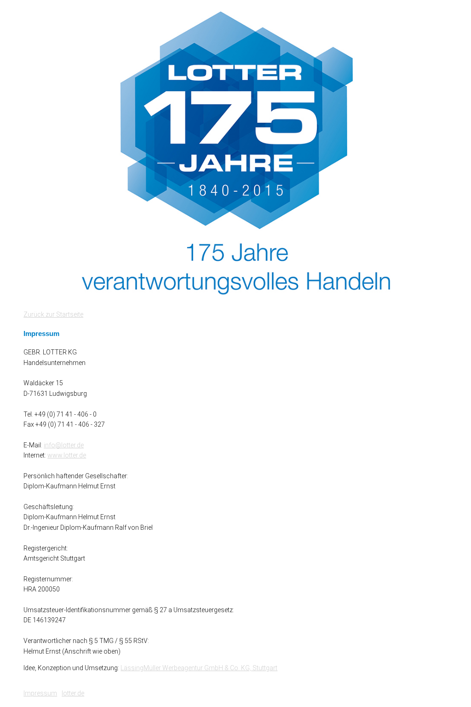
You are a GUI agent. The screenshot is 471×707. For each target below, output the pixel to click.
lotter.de (73, 693)
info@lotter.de (64, 445)
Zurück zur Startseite (53, 314)
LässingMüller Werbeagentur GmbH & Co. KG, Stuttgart (199, 668)
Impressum (40, 693)
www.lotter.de (66, 455)
